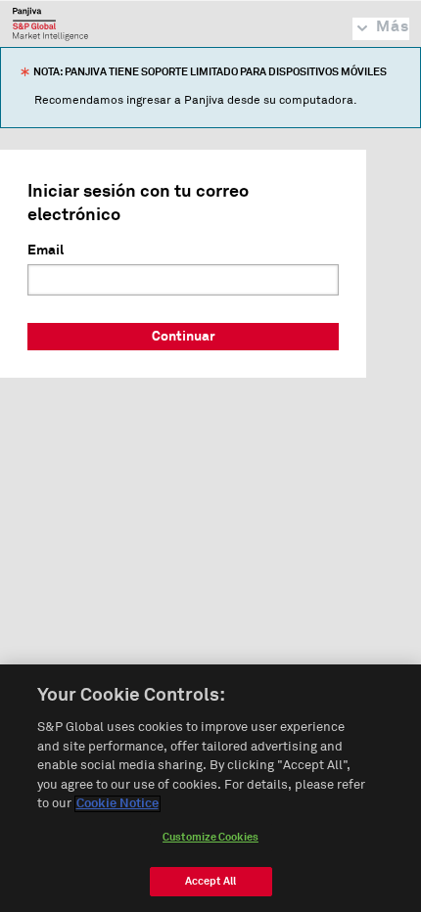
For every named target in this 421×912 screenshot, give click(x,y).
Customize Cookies (210, 837)
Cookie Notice (117, 804)
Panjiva (50, 23)
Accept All (210, 881)
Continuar (183, 336)
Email (45, 250)
